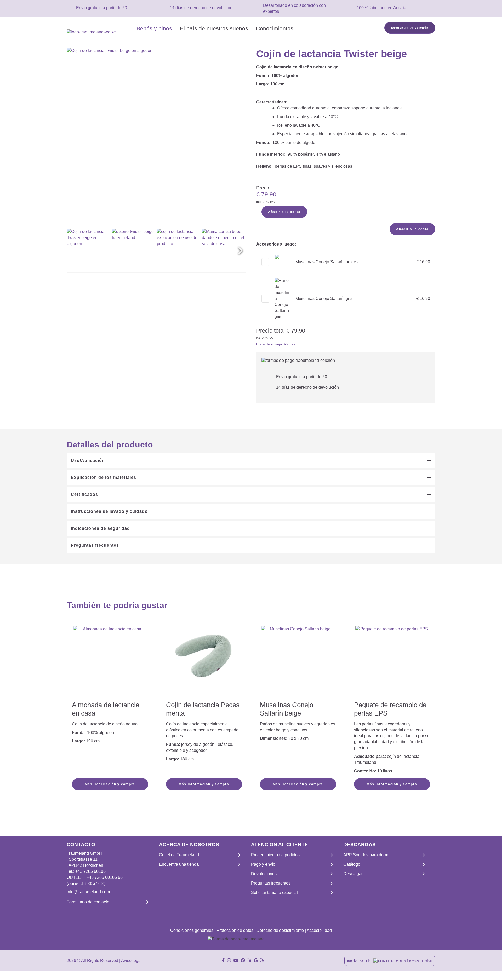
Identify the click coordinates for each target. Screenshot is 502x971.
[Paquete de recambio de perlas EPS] (392, 655)
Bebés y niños (154, 28)
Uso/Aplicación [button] (88, 460)
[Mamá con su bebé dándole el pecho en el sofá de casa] (224, 250)
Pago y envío (263, 864)
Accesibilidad (319, 930)
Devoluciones (264, 873)
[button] (240, 251)
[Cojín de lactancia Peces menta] (204, 655)
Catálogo (351, 864)
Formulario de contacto (88, 902)
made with (360, 961)
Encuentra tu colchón (410, 27)
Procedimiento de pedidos (275, 855)
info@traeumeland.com (88, 891)
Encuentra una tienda (179, 864)
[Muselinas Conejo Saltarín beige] (298, 663)
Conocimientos (274, 28)
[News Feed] (262, 960)
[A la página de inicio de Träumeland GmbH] (100, 32)
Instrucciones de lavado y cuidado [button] (109, 511)
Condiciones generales (191, 930)
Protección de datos (234, 930)
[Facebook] (223, 960)
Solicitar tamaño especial (274, 892)
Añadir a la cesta (284, 212)
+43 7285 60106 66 (105, 877)
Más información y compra (110, 784)
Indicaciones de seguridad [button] (100, 528)
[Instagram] (229, 960)
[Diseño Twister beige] (134, 250)
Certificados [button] (84, 494)
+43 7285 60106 (90, 871)
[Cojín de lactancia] (179, 250)
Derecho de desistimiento (280, 930)
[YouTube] (235, 960)
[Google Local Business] (256, 960)
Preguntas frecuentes (270, 883)
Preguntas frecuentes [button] (95, 545)
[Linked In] (249, 960)
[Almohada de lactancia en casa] (110, 663)
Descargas (353, 873)
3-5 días (289, 344)
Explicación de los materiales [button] (103, 477)
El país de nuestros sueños (214, 28)
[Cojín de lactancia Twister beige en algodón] (89, 250)
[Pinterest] (243, 960)
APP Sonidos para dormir (367, 855)
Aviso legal (131, 960)
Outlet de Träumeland (179, 855)
